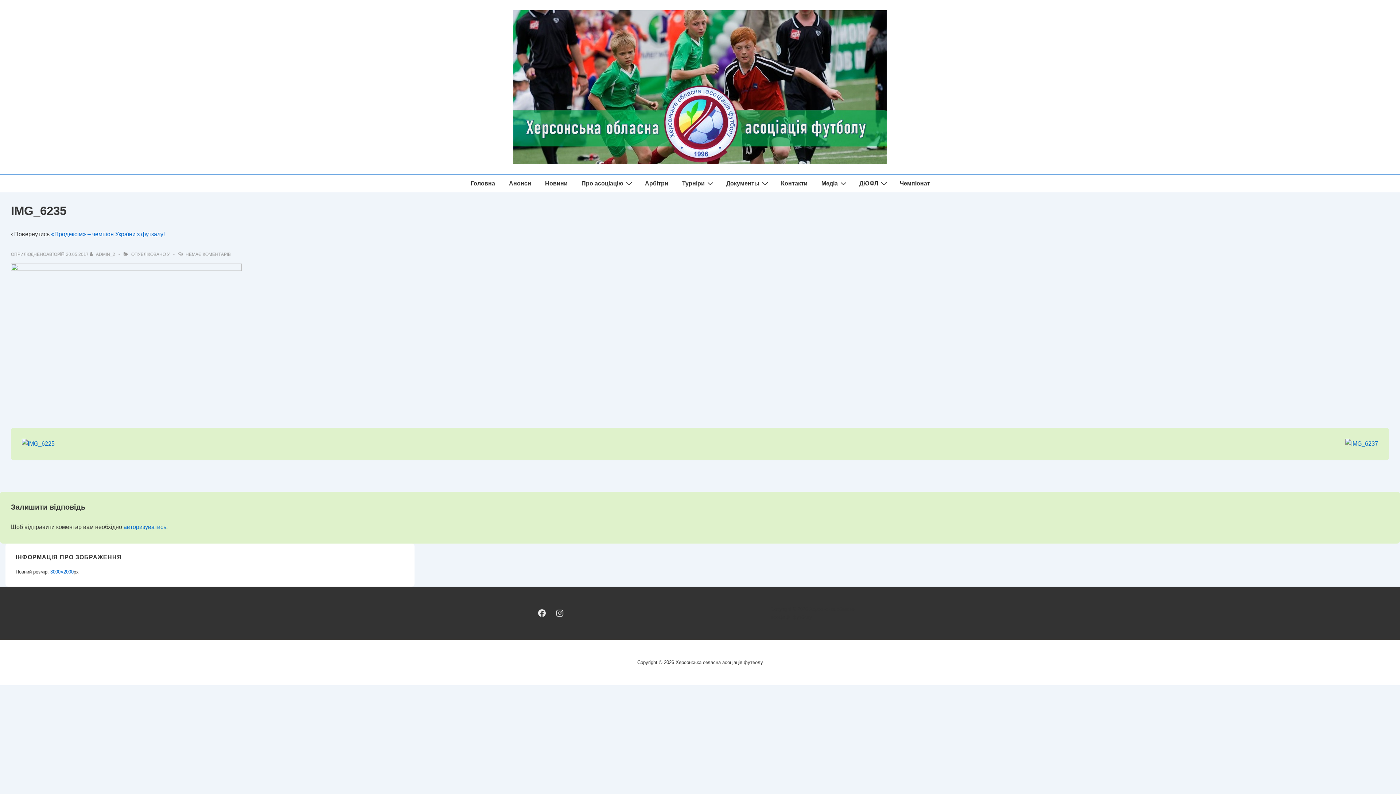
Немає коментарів (208, 254)
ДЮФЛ (868, 183)
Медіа (829, 183)
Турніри (693, 183)
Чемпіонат (915, 183)
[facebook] (542, 613)
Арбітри (656, 183)
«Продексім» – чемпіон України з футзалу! (108, 234)
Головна (483, 183)
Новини (556, 183)
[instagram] (559, 613)
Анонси (520, 183)
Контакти (794, 183)
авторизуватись (145, 527)
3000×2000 (62, 572)
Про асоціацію (602, 183)
